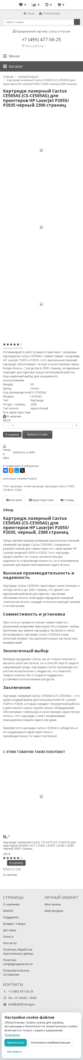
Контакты (10, 943)
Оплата (8, 936)
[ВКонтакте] (5, 470)
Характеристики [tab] (43, 500)
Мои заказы (53, 904)
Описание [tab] (15, 500)
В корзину (12, 434)
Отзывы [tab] (68, 500)
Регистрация (52, 13)
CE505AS (8, 490)
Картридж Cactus (55, 486)
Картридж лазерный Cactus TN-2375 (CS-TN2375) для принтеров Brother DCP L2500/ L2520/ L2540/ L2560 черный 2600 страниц (39, 845)
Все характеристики (17, 412)
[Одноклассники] (11, 470)
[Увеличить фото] (4, 836)
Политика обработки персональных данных (18, 951)
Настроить (14, 1051)
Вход (31, 13)
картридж (16, 486)
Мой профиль (54, 911)
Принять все (15, 1042)
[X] (22, 470)
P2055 (70, 486)
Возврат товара (14, 924)
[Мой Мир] (16, 470)
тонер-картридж (33, 486)
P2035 (18, 490)
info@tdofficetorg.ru (21, 1004)
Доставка (9, 930)
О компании (11, 904)
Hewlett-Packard (27, 478)
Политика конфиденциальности (18, 962)
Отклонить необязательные (50, 1042)
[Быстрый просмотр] (8, 836)
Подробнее (12, 1035)
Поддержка (11, 917)
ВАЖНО (8, 911)
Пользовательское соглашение (16, 972)
